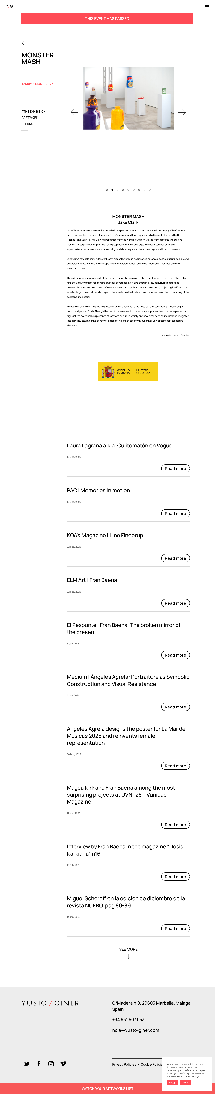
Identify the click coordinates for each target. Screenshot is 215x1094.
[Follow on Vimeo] (63, 1063)
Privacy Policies (124, 1064)
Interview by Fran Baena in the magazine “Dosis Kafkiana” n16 (125, 850)
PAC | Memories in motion (98, 490)
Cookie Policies (153, 1064)
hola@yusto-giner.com (135, 1030)
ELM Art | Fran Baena (92, 580)
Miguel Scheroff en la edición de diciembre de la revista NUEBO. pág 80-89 (126, 902)
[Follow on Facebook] (39, 1063)
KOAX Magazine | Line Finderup (105, 535)
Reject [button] (185, 1082)
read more (128, 469)
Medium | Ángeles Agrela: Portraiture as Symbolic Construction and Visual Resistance (128, 680)
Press (28, 124)
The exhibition (34, 111)
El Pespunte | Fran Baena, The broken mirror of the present (124, 628)
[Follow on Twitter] (27, 1063)
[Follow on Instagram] (51, 1063)
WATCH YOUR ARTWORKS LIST (107, 1088)
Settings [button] (195, 1076)
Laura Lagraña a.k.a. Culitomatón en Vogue (120, 445)
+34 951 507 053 (128, 1019)
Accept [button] (172, 1082)
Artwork (30, 117)
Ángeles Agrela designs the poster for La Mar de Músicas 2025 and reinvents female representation (126, 735)
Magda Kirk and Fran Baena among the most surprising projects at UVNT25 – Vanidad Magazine (121, 794)
